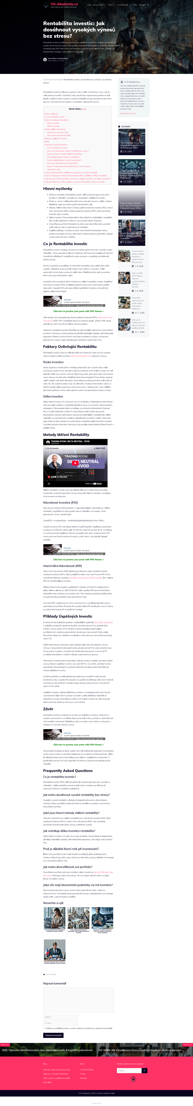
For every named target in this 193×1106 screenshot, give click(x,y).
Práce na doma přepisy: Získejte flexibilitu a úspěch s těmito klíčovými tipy (138, 256)
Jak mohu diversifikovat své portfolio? (62, 163)
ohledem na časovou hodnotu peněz (86, 578)
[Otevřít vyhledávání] (148, 4)
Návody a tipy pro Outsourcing (56, 1069)
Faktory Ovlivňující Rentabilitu (56, 120)
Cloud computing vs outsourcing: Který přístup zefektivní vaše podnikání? (131, 174)
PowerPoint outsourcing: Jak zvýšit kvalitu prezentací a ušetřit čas (138, 303)
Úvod (89, 5)
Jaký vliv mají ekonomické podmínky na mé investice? (69, 166)
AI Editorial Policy (96, 1103)
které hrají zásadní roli (80, 356)
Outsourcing (98, 5)
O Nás (134, 5)
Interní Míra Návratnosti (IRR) (59, 135)
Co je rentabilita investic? (57, 148)
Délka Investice (53, 126)
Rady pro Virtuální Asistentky (55, 1074)
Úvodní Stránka (86, 1069)
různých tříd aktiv (101, 872)
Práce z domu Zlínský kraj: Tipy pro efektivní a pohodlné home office (131, 205)
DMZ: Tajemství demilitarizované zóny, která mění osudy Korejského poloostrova (47, 1050)
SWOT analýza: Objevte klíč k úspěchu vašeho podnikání (131, 236)
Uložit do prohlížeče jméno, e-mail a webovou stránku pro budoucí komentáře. (79, 1028)
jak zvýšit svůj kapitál (103, 622)
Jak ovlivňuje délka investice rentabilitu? (63, 157)
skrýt (84, 109)
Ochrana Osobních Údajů (105, 1093)
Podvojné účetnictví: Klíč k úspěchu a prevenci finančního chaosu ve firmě (74, 182)
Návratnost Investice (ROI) (57, 132)
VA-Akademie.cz (64, 4)
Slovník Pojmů (122, 5)
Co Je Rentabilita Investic (54, 117)
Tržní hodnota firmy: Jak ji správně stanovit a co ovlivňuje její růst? (131, 145)
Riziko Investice (53, 123)
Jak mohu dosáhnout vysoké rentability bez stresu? (68, 151)
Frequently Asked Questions (55, 144)
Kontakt (142, 5)
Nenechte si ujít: (53, 169)
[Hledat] (144, 1070)
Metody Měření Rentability (55, 129)
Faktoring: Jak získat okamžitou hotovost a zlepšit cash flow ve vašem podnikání (77, 179)
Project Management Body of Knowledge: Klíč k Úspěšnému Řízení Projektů (75, 175)
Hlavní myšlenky (51, 114)
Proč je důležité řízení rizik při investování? (64, 160)
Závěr (46, 141)
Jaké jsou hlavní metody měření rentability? (64, 154)
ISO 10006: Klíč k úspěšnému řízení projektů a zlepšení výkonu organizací (140, 1050)
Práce (110, 5)
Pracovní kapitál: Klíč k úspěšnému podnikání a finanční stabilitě (70, 172)
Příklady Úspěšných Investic (55, 138)
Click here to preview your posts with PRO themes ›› (78, 311)
